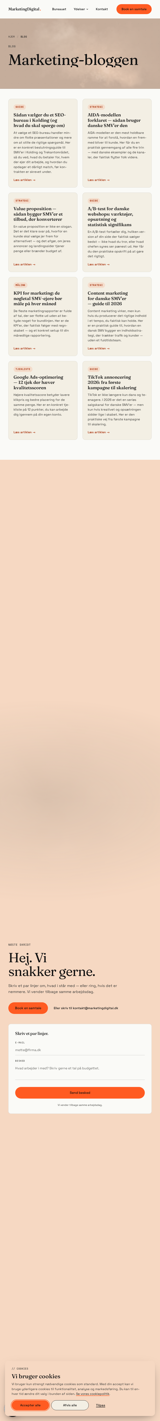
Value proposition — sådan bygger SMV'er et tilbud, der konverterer (38, 214)
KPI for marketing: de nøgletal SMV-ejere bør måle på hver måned (38, 298)
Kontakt (102, 9)
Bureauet (59, 9)
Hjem (11, 36)
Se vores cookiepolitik (92, 1394)
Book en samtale (134, 9)
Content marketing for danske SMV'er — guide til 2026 (108, 298)
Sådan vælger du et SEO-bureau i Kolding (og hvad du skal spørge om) (40, 120)
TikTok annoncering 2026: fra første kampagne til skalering (112, 382)
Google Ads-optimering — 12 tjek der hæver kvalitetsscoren (38, 382)
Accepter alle (30, 1405)
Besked (20, 1061)
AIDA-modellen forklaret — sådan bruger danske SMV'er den (114, 120)
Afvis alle (70, 1405)
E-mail (20, 1043)
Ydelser (79, 9)
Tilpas (100, 1405)
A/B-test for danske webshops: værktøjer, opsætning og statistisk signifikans (110, 216)
